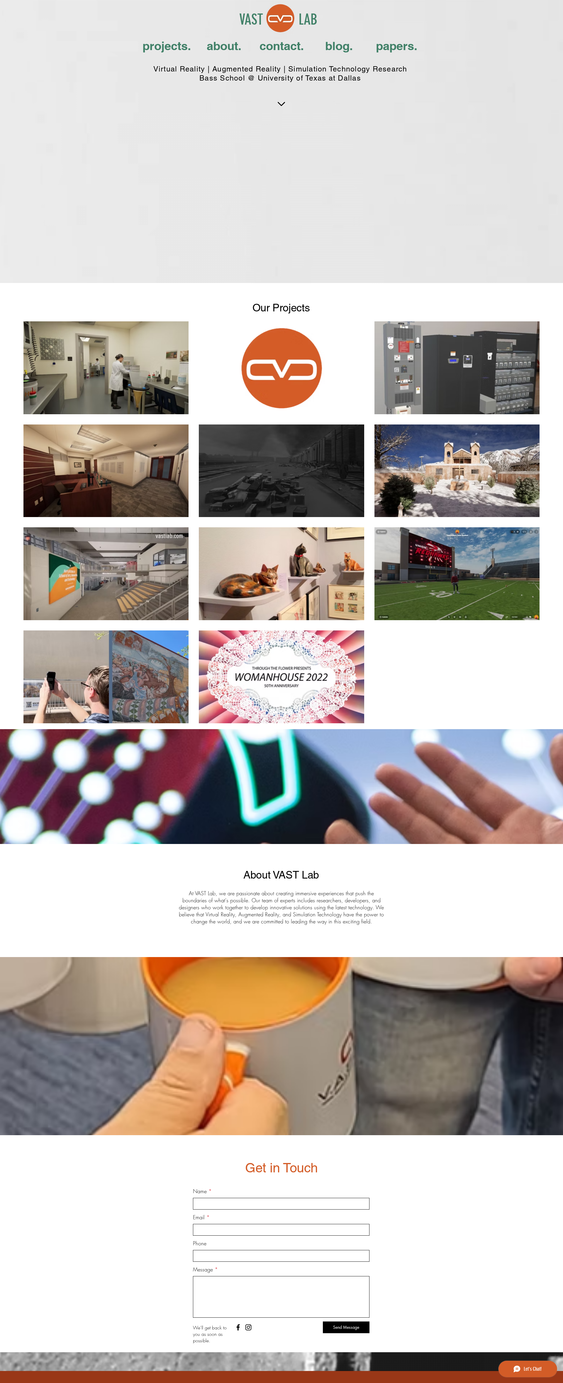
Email (199, 1217)
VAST (251, 19)
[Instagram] (248, 1327)
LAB (308, 19)
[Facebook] (238, 1327)
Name (200, 1191)
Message (203, 1269)
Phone (199, 1243)
